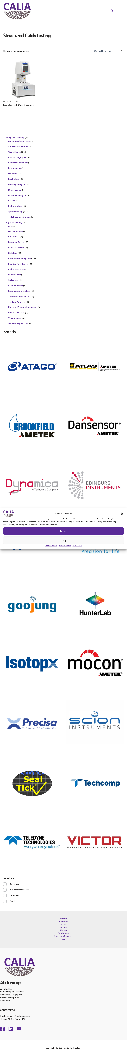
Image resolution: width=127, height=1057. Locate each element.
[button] (122, 513)
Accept (63, 531)
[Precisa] (32, 723)
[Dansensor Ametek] (94, 425)
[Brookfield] (32, 425)
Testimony (63, 933)
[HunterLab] (94, 604)
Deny (63, 540)
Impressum (77, 545)
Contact (63, 921)
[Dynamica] (32, 485)
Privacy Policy (65, 545)
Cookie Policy (51, 545)
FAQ (64, 938)
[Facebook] (2, 1028)
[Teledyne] (32, 842)
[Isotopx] (32, 663)
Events (63, 927)
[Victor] (94, 842)
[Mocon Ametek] (94, 663)
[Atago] (32, 366)
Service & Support (63, 935)
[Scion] (94, 723)
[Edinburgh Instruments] (94, 485)
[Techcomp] (94, 782)
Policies (63, 918)
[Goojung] (32, 604)
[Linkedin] (10, 1028)
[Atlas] (94, 366)
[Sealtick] (32, 782)
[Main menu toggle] (120, 11)
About (63, 924)
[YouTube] (19, 1028)
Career (63, 930)
